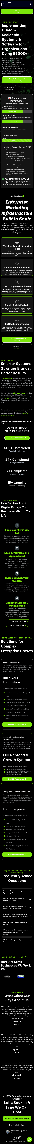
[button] (30, 4)
